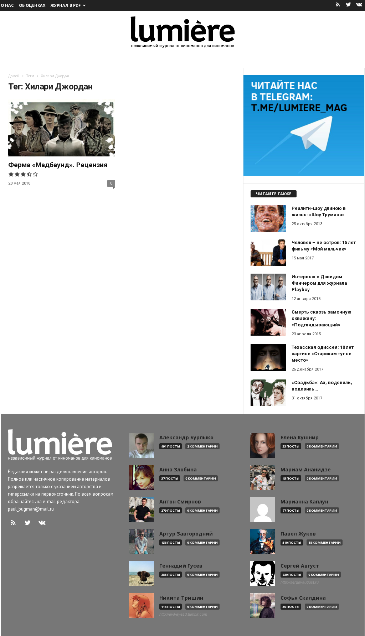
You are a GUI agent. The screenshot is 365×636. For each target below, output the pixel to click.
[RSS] (338, 5)
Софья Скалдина (303, 598)
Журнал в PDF (66, 5)
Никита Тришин (181, 598)
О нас (7, 5)
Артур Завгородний (186, 534)
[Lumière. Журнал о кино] (182, 31)
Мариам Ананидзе (306, 469)
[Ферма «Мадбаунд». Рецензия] (61, 127)
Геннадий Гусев (180, 566)
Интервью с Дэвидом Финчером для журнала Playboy (319, 283)
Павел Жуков (298, 534)
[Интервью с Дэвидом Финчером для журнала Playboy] (268, 287)
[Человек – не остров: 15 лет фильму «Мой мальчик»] (268, 252)
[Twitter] (348, 5)
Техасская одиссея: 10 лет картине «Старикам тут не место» (323, 354)
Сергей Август (300, 566)
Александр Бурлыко (186, 437)
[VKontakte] (359, 5)
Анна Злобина (178, 469)
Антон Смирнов (180, 501)
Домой (14, 75)
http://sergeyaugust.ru (300, 582)
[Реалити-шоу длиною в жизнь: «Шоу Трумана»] (268, 218)
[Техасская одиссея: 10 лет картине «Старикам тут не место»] (268, 357)
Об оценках (32, 5)
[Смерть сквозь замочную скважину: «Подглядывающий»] (268, 322)
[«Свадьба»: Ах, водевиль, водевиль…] (268, 392)
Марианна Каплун (304, 501)
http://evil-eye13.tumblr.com (183, 614)
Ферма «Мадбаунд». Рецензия (58, 165)
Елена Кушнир (300, 437)
